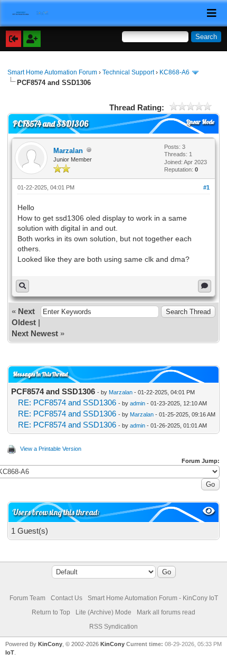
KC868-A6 (174, 72)
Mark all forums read (166, 612)
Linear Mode (200, 122)
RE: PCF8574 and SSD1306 (67, 402)
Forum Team (27, 598)
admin (137, 403)
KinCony (50, 644)
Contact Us (66, 598)
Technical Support (128, 72)
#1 (206, 187)
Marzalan (68, 151)
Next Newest (35, 333)
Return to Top (51, 612)
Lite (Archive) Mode (103, 612)
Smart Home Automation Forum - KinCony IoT (153, 598)
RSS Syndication (113, 626)
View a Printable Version (50, 449)
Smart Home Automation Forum (52, 72)
